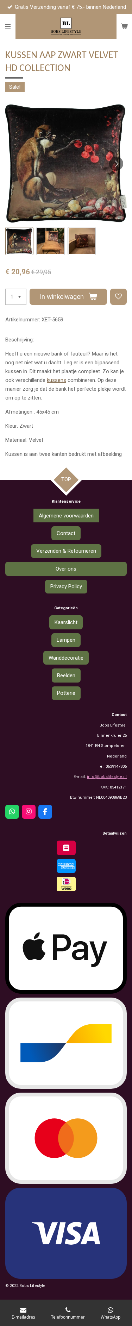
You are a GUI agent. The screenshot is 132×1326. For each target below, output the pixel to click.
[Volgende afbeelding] (116, 164)
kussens (56, 380)
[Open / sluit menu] (7, 26)
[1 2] (15, 297)
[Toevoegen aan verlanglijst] (118, 297)
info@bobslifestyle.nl (107, 776)
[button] (19, 241)
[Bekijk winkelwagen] (124, 26)
